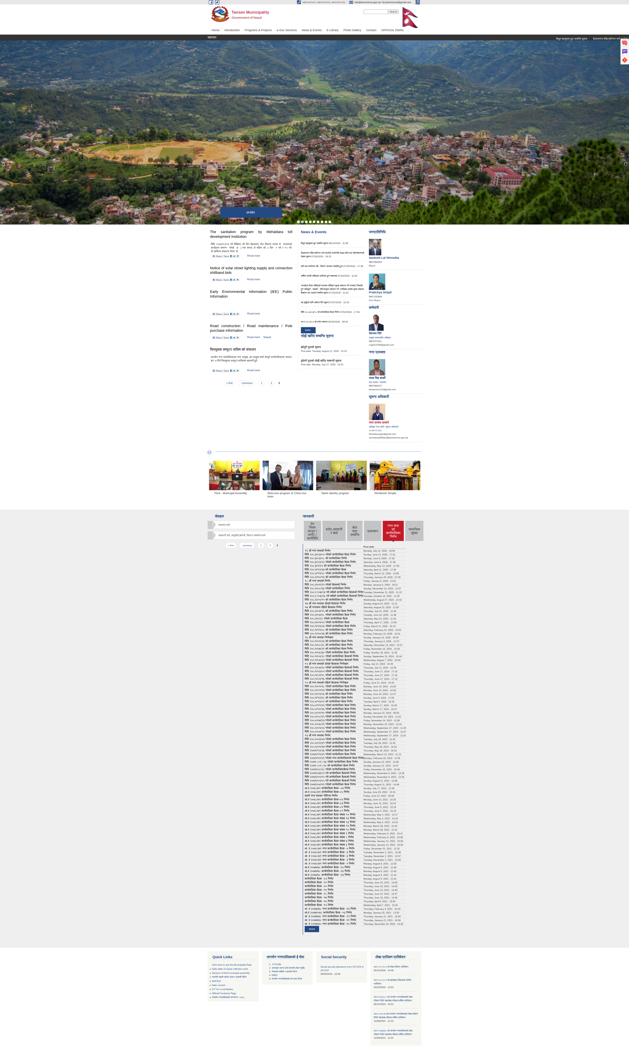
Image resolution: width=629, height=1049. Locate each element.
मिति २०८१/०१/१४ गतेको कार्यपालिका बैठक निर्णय (330, 690)
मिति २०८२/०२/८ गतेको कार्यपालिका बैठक (326, 618)
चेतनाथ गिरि (375, 333)
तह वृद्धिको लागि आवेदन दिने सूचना (315, 302)
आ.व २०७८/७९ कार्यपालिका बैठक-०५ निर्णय (327, 792)
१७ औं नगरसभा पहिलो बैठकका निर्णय (323, 607)
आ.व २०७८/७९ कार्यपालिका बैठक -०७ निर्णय (327, 788)
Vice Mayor (375, 300)
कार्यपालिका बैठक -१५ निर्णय (319, 905)
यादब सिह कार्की (377, 378)
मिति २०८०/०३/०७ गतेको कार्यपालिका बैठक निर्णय (330, 739)
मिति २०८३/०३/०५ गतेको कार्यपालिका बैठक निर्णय (330, 554)
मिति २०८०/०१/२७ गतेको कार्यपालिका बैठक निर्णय (330, 746)
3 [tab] (306, 222)
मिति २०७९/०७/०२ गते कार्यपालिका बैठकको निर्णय (330, 773)
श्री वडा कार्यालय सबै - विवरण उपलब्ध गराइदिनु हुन (322, 266)
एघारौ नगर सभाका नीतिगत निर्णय (321, 795)
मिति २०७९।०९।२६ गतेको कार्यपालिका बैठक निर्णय (331, 761)
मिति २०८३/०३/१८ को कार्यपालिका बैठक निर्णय (320, 312)
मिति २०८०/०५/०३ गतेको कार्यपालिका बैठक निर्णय (330, 727)
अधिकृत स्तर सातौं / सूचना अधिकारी (383, 426)
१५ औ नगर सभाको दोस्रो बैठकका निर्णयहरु (326, 663)
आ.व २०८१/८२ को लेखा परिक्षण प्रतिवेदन (391, 966)
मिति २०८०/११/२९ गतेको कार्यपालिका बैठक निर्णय (330, 705)
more (312, 929)
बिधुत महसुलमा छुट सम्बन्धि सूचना (507, 38)
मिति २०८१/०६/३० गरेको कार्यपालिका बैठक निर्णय (330, 652)
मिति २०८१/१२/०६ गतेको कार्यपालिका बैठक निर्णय (330, 626)
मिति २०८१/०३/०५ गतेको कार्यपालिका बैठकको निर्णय (331, 671)
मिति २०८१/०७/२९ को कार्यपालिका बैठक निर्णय (329, 648)
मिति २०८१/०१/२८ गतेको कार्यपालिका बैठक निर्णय (330, 686)
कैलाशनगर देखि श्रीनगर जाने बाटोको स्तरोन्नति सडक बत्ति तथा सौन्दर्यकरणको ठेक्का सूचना (571, 38)
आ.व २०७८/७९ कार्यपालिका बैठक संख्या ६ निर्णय (329, 844)
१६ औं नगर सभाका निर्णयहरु (319, 637)
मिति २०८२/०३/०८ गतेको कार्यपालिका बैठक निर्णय (330, 614)
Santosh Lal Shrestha (384, 257)
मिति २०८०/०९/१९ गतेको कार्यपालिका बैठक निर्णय (330, 712)
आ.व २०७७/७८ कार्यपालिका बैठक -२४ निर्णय (327, 871)
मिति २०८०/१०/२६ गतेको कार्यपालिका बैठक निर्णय (330, 709)
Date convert (218, 985)
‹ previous (246, 383)
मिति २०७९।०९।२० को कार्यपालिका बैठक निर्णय (329, 765)
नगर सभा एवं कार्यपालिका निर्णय (393, 531)
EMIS (274, 975)
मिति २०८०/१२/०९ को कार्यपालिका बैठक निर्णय (329, 701)
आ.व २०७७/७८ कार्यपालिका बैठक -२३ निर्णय (327, 874)
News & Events (312, 30)
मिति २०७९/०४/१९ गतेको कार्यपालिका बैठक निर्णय (330, 784)
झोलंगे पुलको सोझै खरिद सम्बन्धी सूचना (321, 360)
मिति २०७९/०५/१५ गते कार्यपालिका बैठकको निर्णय (330, 776)
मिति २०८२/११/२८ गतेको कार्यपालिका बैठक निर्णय (330, 573)
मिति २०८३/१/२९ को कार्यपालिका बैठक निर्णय (328, 565)
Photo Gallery (352, 30)
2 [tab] (302, 222)
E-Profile (276, 964)
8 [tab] (326, 222)
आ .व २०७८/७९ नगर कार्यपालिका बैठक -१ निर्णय (329, 863)
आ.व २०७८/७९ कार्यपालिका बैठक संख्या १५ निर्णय (330, 814)
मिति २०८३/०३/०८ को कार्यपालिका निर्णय (326, 558)
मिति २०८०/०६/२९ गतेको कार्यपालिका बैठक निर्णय (330, 724)
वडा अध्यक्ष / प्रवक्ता (377, 382)
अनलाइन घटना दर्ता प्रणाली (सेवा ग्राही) (288, 968)
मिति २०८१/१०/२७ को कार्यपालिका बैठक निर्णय (329, 633)
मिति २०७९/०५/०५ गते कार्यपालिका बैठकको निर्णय (330, 780)
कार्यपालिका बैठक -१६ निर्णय (319, 901)
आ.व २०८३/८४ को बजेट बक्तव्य (314, 321)
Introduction (232, 30)
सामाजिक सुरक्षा (414, 531)
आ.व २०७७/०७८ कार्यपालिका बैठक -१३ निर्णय (328, 912)
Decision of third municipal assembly (231, 973)
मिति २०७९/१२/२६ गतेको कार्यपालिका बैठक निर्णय (330, 750)
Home (215, 30)
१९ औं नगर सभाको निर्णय (317, 550)
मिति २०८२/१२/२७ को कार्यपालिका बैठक (325, 569)
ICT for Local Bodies (222, 989)
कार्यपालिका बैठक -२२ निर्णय (319, 878)
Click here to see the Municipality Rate (232, 964)
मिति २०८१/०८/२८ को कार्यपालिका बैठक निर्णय (329, 645)
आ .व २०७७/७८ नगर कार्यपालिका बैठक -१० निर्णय (330, 923)
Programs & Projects (258, 30)
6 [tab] (318, 222)
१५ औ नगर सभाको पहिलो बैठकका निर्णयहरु (326, 682)
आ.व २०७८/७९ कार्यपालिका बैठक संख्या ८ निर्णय (329, 837)
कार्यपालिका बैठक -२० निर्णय (319, 886)
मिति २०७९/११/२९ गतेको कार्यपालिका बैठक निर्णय (330, 754)
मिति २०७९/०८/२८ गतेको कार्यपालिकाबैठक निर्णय (330, 769)
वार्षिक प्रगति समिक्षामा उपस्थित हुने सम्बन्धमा (319, 276)
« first (229, 383)
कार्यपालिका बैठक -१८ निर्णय (319, 893)
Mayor (372, 265)
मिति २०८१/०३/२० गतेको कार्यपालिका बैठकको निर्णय (331, 667)
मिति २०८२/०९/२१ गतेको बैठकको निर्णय (325, 584)
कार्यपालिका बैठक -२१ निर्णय (319, 882)
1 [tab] (298, 222)
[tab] (251, 525)
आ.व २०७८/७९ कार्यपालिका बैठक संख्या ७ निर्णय (329, 841)
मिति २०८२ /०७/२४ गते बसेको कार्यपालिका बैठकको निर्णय (334, 592)
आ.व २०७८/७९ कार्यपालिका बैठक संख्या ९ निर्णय (329, 833)
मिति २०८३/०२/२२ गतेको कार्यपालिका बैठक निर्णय (330, 562)
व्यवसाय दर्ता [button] (224, 524)
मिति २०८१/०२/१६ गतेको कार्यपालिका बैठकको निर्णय (331, 678)
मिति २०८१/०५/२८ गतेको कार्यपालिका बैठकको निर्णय (331, 656)
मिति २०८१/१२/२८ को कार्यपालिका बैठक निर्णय (329, 697)
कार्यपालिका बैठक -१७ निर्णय (319, 897)
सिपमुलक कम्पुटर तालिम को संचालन (233, 349)
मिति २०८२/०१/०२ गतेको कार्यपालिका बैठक (327, 622)
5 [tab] (314, 222)
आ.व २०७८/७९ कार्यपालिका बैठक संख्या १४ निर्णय (330, 818)
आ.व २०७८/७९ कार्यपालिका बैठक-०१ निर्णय (327, 810)
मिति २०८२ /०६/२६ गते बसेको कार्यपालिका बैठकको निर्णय (334, 596)
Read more (253, 255)
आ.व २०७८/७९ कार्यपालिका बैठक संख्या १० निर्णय (330, 829)
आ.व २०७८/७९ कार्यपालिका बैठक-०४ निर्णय (327, 799)
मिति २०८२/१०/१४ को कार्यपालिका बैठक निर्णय (329, 577)
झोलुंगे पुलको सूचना (311, 347)
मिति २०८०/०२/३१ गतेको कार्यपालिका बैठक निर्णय (330, 743)
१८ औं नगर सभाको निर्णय (317, 580)
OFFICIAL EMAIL (392, 30)
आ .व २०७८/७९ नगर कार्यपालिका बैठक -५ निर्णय (329, 848)
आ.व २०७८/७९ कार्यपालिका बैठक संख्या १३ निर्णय (330, 822)
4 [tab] (310, 222)
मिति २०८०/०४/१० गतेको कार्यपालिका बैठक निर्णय (330, 731)
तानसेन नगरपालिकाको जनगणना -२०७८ (228, 997)
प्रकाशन (372, 531)
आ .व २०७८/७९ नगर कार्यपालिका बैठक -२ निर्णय (329, 859)
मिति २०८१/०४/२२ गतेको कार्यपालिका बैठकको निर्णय (331, 660)
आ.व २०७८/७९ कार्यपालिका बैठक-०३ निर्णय (327, 803)
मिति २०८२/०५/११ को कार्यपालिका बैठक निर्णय (329, 599)
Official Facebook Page (224, 993)
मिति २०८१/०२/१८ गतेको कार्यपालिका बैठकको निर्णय (331, 675)
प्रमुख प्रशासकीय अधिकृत (380, 337)
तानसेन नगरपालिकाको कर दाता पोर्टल (287, 978)
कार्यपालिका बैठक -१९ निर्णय (319, 890)
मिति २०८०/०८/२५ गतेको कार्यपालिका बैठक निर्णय (330, 716)
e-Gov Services (287, 30)
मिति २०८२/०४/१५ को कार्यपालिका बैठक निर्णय (329, 611)
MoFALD (216, 981)
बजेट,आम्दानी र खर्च (334, 531)
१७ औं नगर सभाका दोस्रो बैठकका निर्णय (325, 603)
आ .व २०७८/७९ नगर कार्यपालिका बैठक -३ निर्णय (329, 856)
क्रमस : (308, 330)
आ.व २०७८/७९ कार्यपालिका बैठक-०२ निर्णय (327, 807)
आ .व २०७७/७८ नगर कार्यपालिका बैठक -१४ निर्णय (330, 908)
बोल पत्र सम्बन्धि (354, 531)
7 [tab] (322, 222)
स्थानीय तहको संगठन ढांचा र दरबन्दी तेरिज (229, 977)
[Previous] (3, 164)
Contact (371, 30)
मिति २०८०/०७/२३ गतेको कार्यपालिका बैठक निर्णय (330, 720)
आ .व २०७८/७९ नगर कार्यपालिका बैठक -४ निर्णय (329, 852)
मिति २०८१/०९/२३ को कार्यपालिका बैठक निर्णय (329, 641)
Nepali (267, 337)
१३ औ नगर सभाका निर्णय (317, 735)
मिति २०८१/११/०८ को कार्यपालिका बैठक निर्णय (329, 629)
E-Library (333, 30)
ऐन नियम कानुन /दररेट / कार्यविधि (312, 531)
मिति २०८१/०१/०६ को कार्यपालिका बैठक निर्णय (329, 694)
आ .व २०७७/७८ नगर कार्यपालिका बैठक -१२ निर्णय (330, 916)
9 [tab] (330, 222)
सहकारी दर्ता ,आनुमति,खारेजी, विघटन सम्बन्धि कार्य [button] (241, 535)
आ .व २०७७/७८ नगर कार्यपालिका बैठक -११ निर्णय (330, 920)
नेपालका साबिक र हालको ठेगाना (285, 971)
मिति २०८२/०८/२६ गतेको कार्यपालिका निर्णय (327, 588)
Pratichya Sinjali (380, 292)
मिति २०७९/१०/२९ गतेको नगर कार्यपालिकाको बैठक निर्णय (334, 758)
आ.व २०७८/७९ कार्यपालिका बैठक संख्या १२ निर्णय (330, 825)
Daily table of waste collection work (230, 969)
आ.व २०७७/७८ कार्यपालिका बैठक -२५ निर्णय (327, 867)
